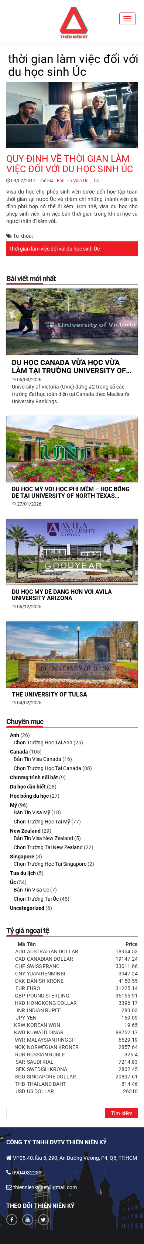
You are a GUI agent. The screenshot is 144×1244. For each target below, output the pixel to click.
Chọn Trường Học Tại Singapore (50, 864)
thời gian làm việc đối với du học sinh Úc (55, 249)
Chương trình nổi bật (34, 777)
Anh (14, 735)
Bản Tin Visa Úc (72, 180)
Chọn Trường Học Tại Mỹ (42, 822)
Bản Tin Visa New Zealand (43, 838)
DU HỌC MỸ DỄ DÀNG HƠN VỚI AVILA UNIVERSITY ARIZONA (72, 552)
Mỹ (13, 805)
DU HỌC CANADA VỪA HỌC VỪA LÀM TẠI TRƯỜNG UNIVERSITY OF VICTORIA (72, 321)
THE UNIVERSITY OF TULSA (72, 654)
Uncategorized (27, 908)
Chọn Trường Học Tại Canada (47, 768)
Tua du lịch (23, 873)
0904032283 (27, 1173)
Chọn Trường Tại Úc (36, 899)
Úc (96, 180)
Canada (19, 752)
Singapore (22, 857)
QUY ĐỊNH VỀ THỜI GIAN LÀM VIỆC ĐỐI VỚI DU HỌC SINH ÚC (69, 163)
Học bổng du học (29, 796)
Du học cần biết (28, 787)
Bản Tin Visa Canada (37, 759)
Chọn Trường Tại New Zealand (48, 847)
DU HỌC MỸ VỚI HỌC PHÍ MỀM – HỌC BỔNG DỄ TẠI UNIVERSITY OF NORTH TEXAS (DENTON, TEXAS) (72, 449)
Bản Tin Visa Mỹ (32, 812)
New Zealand (25, 831)
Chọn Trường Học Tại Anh (43, 742)
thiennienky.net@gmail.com (45, 1187)
